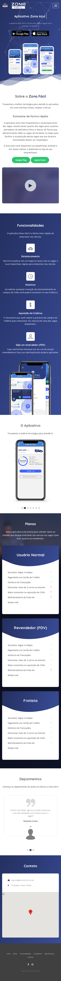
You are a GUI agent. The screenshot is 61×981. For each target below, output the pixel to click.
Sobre (15, 954)
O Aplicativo (38, 954)
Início (8, 954)
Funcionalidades (25, 954)
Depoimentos (49, 954)
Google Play (21, 160)
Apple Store (40, 160)
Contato (30, 957)
